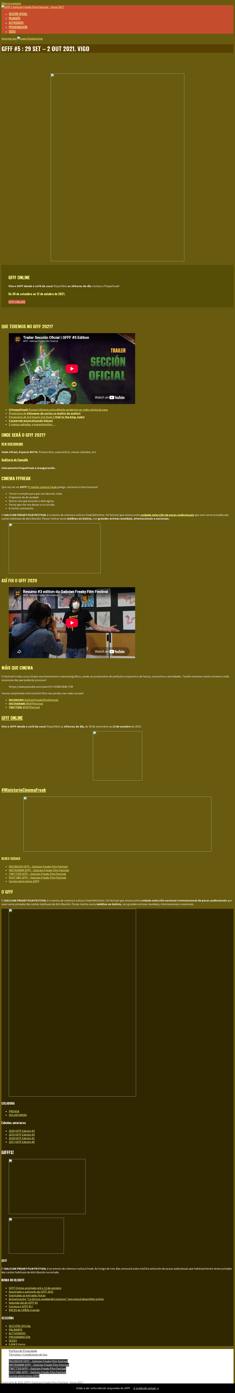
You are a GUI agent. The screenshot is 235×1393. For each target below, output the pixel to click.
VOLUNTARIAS (18, 1115)
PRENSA (14, 1111)
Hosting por (9, 38)
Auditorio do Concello (14, 460)
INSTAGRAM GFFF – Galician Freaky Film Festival (39, 870)
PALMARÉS (14, 18)
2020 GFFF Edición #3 (22, 1131)
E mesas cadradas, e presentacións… (32, 424)
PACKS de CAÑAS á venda (24, 1310)
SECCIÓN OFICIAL (18, 14)
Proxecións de (45, 413)
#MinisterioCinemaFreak (23, 789)
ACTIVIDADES (16, 23)
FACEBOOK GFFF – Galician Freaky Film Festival (38, 866)
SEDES (12, 31)
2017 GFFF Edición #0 (22, 1142)
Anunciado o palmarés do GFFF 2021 (31, 1291)
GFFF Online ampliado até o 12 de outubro (35, 1288)
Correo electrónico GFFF (24, 881)
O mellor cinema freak (42, 487)
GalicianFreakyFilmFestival (33, 700)
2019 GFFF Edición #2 (22, 1134)
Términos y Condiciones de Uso (28, 1354)
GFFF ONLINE (16, 302)
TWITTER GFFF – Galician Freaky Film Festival (37, 874)
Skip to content (11, 3)
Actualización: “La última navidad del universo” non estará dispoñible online (56, 1299)
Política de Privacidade (23, 1351)
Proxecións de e (47, 417)
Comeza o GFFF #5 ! (21, 1306)
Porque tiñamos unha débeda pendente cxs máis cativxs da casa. (58, 409)
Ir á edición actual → (146, 1388)
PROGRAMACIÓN (18, 27)
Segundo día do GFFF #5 (23, 1302)
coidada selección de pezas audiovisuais (167, 515)
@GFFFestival (26, 703)
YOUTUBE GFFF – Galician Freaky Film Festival (37, 877)
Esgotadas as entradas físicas (27, 1295)
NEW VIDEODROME (12, 444)
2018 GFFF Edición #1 (22, 1138)
